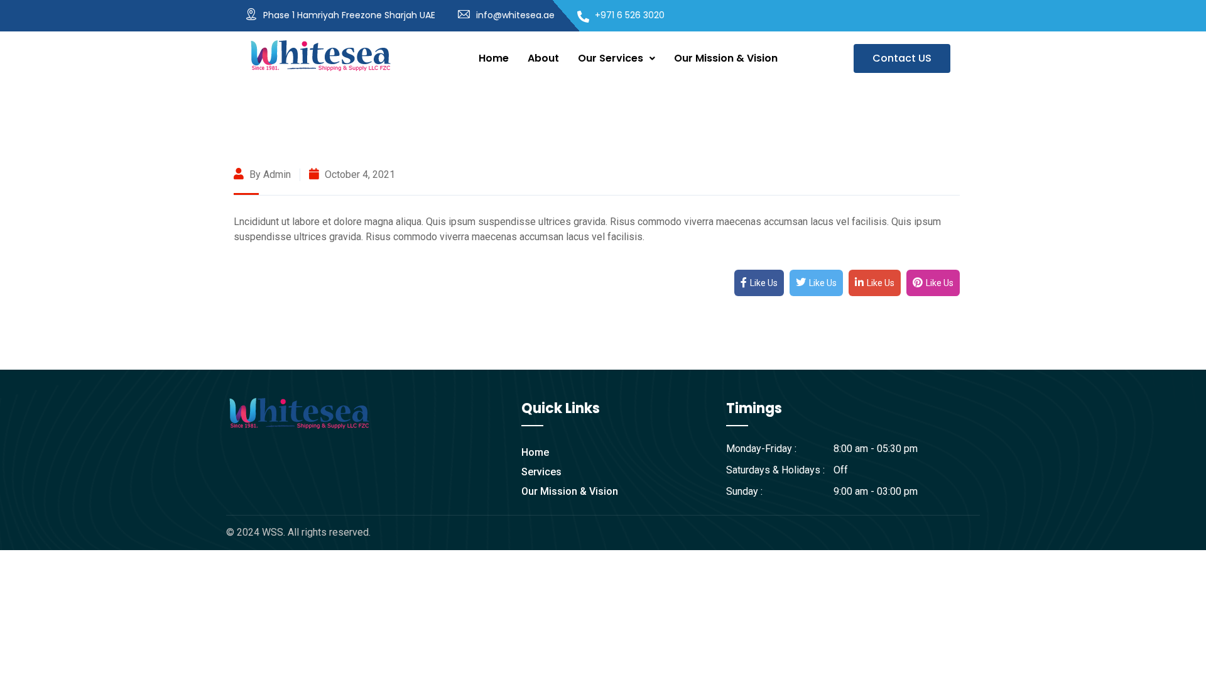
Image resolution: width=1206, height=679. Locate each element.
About (543, 58)
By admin (269, 174)
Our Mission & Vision (726, 58)
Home (494, 58)
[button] (616, 58)
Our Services (610, 58)
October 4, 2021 (358, 174)
